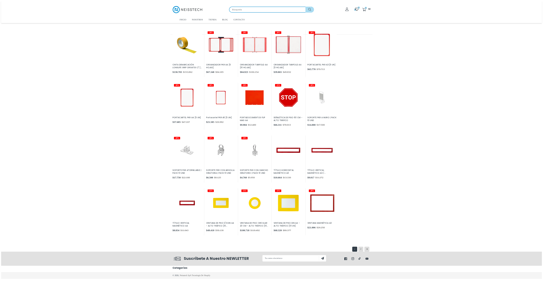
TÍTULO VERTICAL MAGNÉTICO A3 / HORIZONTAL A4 (315, 171)
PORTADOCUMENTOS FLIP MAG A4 (252, 119)
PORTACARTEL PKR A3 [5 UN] (321, 64)
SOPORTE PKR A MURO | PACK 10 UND (322, 119)
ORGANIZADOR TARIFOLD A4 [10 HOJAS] (254, 66)
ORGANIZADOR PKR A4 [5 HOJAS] (218, 66)
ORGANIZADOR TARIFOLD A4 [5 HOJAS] (287, 66)
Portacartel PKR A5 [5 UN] (219, 117)
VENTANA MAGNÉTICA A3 (319, 223)
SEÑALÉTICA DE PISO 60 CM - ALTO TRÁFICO (288, 119)
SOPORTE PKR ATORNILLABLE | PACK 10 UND (187, 171)
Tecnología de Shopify (201, 275)
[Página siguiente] (366, 249)
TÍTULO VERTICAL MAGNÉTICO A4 (181, 224)
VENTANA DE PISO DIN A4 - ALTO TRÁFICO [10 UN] (287, 224)
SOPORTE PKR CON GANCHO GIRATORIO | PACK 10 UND (254, 171)
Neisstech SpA (185, 275)
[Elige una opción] (233, 32)
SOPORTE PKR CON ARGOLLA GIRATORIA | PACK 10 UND (220, 171)
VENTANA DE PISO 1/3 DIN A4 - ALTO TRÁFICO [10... (220, 224)
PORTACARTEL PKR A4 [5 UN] (187, 117)
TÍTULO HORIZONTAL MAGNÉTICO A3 (284, 171)
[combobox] (271, 10)
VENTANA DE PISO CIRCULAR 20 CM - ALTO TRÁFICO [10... (254, 224)
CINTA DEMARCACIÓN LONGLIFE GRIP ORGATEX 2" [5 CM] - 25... (187, 66)
